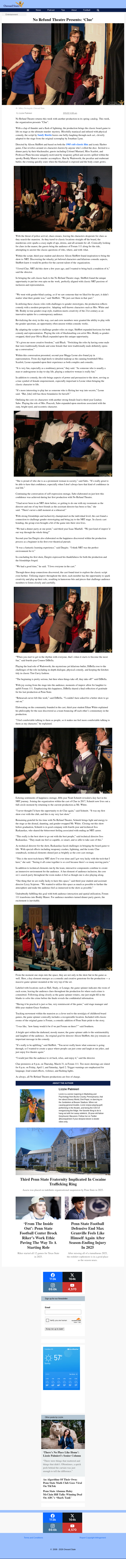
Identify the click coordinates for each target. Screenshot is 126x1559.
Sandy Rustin (45, 135)
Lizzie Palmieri (25, 113)
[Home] (14, 6)
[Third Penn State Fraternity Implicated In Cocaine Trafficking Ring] (63, 1174)
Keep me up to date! (54, 1329)
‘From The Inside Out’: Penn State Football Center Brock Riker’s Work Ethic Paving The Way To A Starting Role (38, 1235)
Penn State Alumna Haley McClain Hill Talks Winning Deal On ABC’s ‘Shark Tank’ (62, 1494)
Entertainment (12, 14)
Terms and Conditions (33, 1538)
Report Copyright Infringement (93, 1538)
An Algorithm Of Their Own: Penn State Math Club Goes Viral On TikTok (62, 1482)
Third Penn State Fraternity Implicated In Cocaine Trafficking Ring (63, 1181)
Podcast (51, 10)
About (74, 10)
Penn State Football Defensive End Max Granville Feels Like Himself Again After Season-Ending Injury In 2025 (87, 1235)
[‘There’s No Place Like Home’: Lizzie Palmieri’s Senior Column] (63, 1449)
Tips (63, 10)
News (38, 10)
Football (86, 10)
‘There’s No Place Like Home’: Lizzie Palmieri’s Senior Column (62, 1453)
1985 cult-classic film (77, 144)
